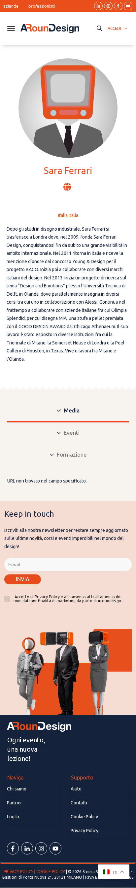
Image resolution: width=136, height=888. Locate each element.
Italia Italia (68, 215)
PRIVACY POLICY (19, 871)
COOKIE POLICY (50, 871)
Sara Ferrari (68, 170)
